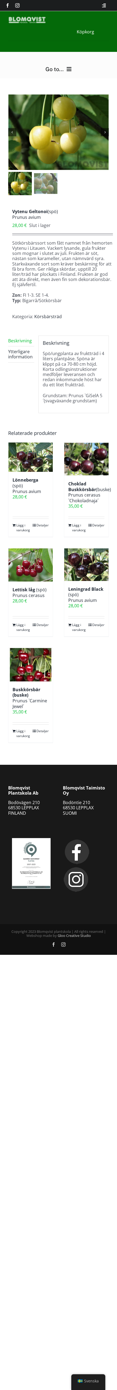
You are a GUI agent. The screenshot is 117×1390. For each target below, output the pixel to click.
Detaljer (42, 525)
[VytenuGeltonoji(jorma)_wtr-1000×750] (58, 132)
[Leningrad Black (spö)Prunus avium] (86, 564)
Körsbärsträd (48, 317)
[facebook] (7, 5)
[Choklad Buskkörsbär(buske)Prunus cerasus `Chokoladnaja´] (86, 459)
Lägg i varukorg (23, 527)
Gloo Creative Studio (74, 935)
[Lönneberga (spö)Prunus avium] (30, 457)
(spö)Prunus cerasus (30, 592)
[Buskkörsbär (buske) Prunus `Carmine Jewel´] (30, 664)
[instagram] (17, 5)
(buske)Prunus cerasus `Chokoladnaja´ (89, 492)
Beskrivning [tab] (20, 341)
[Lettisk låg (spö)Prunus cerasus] (30, 565)
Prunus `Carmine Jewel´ (30, 698)
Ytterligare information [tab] (20, 354)
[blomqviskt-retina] (27, 19)
